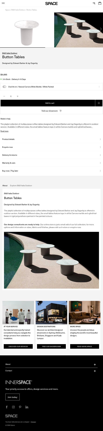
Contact (8, 370)
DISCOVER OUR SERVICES (18, 346)
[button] (99, 3)
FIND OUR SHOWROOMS (51, 346)
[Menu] (3, 3)
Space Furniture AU (51, 3)
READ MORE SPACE (84, 346)
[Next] (101, 29)
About (7, 364)
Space (7, 10)
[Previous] (2, 29)
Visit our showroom (50, 110)
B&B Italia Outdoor (18, 10)
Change (33, 422)
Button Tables (32, 10)
